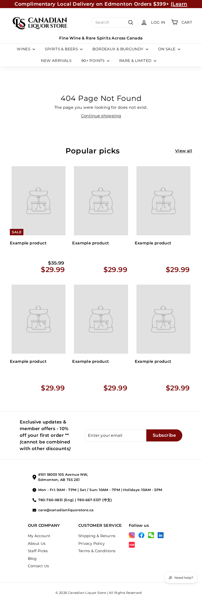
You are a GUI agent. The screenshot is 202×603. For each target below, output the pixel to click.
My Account (39, 535)
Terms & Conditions (97, 550)
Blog (32, 558)
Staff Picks (38, 550)
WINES (24, 49)
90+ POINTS (93, 60)
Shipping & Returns (97, 535)
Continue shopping (101, 115)
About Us (37, 543)
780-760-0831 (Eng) (56, 500)
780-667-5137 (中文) (94, 500)
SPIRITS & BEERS (62, 49)
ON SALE (167, 49)
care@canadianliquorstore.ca (66, 510)
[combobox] (114, 22)
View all (183, 150)
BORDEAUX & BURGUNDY (118, 49)
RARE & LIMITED (135, 60)
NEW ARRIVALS (56, 60)
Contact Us (38, 566)
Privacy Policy (91, 543)
